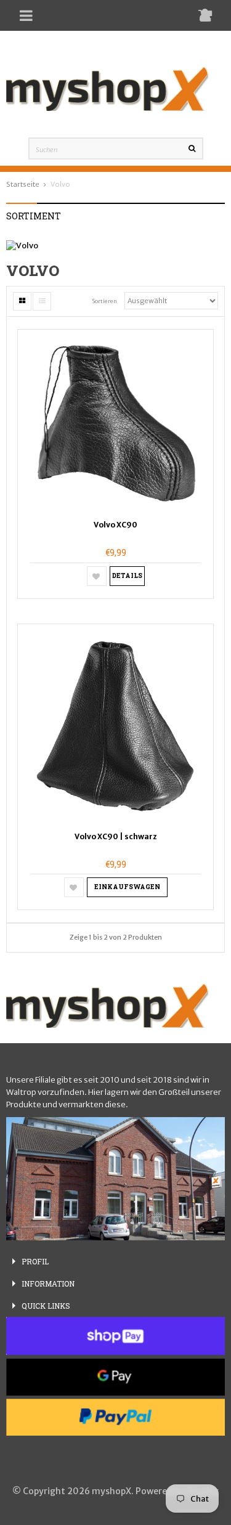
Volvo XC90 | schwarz (116, 836)
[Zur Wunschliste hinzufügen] (97, 576)
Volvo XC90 (115, 524)
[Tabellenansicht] (22, 301)
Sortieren (104, 301)
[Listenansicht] (42, 301)
